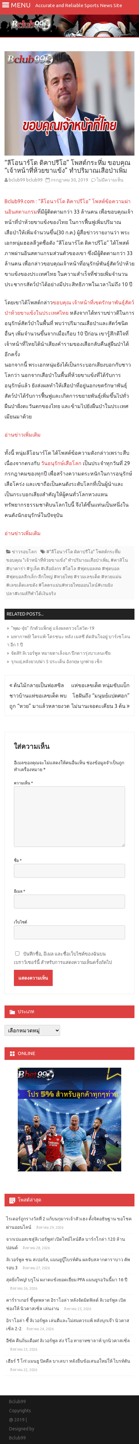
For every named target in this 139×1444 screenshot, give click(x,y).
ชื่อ (18, 860)
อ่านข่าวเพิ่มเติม (23, 435)
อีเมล (19, 891)
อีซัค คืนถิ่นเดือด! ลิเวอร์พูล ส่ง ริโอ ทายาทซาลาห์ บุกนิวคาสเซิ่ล (68, 1340)
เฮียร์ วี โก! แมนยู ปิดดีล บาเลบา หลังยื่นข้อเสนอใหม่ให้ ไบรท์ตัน (68, 1361)
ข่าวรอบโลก (24, 551)
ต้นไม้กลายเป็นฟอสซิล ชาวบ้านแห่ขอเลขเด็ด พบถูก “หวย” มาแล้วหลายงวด (39, 695)
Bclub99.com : (21, 201)
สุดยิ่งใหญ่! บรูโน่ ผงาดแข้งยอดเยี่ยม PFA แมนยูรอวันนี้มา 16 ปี (66, 1279)
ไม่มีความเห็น (110, 179)
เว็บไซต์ (20, 922)
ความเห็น (23, 783)
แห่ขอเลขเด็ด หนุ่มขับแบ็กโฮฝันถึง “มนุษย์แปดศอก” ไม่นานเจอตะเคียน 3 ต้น (100, 695)
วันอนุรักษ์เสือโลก (61, 463)
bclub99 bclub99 (26, 179)
